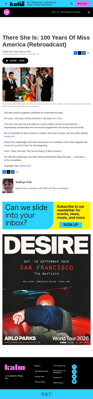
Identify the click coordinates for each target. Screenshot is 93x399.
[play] (7, 12)
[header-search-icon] (71, 4)
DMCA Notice (58, 383)
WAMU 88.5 (25, 166)
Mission (37, 366)
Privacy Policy (40, 382)
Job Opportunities (41, 371)
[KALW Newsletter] (46, 215)
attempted (23, 124)
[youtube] (74, 381)
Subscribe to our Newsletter (59, 372)
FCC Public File (59, 366)
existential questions (14, 145)
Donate (83, 3)
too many (57, 118)
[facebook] (74, 366)
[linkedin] (74, 376)
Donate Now (39, 376)
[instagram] (74, 371)
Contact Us (57, 377)
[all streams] (89, 12)
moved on (9, 136)
